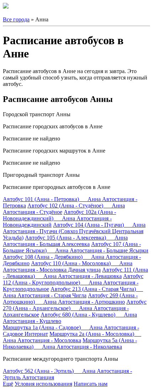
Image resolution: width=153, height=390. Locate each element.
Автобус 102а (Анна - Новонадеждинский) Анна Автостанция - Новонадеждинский (59, 218)
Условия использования (43, 384)
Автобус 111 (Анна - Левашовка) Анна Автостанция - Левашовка (75, 273)
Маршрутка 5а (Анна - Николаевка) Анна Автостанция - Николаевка (70, 343)
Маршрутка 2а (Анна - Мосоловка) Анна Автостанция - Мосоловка (72, 337)
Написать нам (90, 384)
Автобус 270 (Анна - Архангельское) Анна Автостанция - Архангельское (75, 308)
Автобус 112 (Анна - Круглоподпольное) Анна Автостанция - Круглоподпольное (73, 282)
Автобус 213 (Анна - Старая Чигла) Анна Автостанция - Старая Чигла (73, 292)
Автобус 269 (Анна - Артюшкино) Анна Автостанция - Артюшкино (70, 298)
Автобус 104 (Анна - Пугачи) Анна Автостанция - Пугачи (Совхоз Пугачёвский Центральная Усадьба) (74, 231)
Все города (16, 19)
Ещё (8, 384)
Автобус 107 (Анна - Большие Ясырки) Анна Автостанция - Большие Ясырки (75, 247)
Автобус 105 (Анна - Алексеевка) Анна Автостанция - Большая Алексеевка (65, 241)
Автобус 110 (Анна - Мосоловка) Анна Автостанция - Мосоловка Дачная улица (67, 266)
